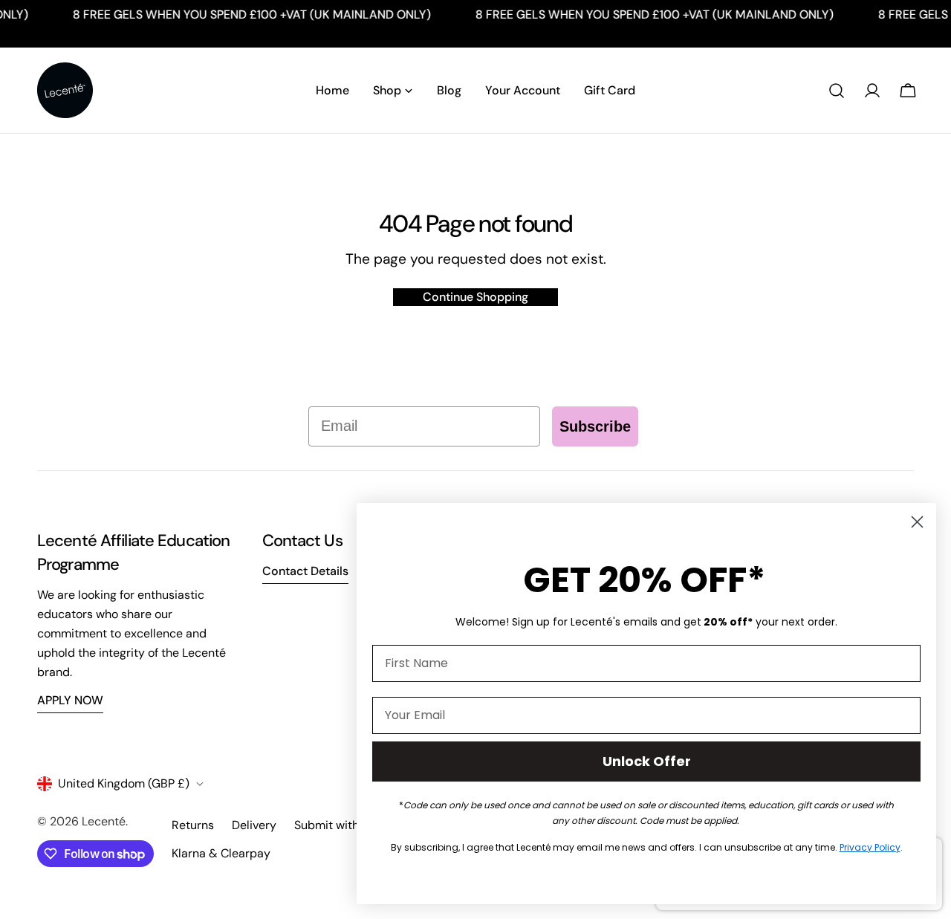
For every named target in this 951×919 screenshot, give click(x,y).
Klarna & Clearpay (221, 853)
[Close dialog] (917, 522)
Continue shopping (475, 297)
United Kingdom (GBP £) (123, 783)
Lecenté (104, 821)
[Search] (836, 90)
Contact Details (305, 571)
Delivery (254, 825)
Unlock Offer (647, 761)
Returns (193, 825)
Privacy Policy (870, 847)
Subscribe (595, 426)
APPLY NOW (70, 700)
